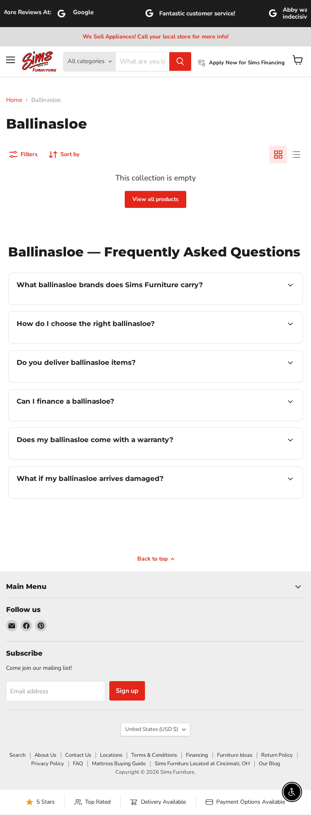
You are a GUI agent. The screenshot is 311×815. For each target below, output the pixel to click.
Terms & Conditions (154, 755)
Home (14, 100)
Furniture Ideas (234, 755)
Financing (197, 755)
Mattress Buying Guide (119, 763)
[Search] (180, 61)
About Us (45, 755)
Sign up (127, 690)
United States (151, 729)
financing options (77, 420)
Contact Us (78, 755)
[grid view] (278, 154)
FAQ (78, 763)
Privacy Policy (47, 763)
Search (17, 755)
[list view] (296, 154)
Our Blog (269, 763)
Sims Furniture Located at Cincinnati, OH (202, 763)
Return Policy (277, 755)
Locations (111, 755)
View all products (155, 199)
